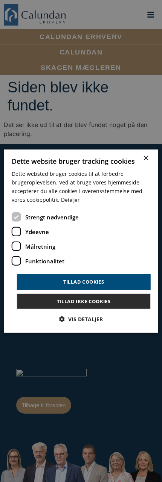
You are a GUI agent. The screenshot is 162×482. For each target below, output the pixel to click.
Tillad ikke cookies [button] (84, 301)
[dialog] (81, 240)
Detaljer (70, 200)
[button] (81, 319)
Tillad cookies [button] (83, 281)
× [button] (145, 158)
